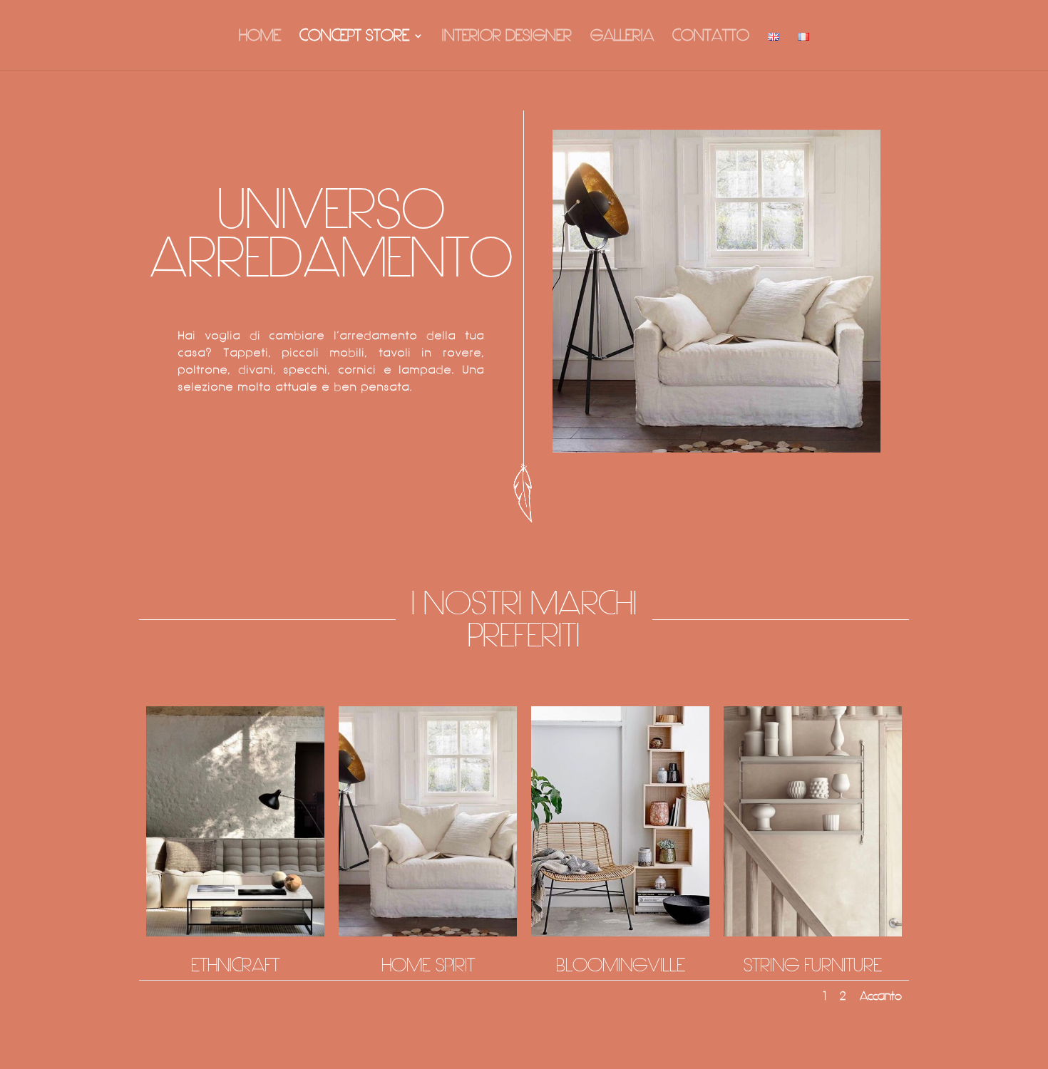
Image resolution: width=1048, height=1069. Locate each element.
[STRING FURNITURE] (813, 933)
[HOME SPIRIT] (428, 933)
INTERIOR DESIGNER (507, 38)
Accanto (881, 996)
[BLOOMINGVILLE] (620, 933)
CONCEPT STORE (354, 38)
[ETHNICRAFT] (235, 933)
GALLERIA (622, 38)
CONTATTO (710, 38)
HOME (260, 38)
